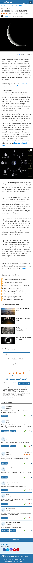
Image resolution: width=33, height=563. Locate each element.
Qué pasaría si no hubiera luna (21, 329)
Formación (3, 6)
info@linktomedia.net (7, 397)
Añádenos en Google (25, 55)
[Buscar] (31, 2)
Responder (4, 416)
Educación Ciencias (11, 6)
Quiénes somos (24, 556)
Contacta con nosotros (8, 559)
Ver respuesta (5, 431)
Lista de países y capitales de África (13, 299)
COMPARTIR (25, 3)
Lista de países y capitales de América (14, 291)
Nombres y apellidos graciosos (12, 288)
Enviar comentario (24, 383)
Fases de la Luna (20, 6)
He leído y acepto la (10, 383)
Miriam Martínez (8, 16)
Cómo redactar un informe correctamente (15, 279)
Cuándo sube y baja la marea (23, 310)
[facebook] (4, 549)
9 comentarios (24, 13)
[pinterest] (17, 549)
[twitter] (7, 549)
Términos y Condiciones (19, 559)
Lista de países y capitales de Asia (13, 297)
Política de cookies (18, 561)
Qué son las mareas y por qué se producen (14, 85)
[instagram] (11, 549)
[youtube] (14, 549)
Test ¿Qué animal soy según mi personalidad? (16, 285)
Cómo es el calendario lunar (23, 319)
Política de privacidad (7, 561)
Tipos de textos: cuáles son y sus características (17, 294)
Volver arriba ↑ (16, 540)
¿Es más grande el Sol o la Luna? (23, 339)
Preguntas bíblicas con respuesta (13, 282)
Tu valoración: (16, 376)
